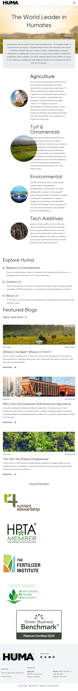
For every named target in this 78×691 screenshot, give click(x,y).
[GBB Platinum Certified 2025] (39, 611)
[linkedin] (54, 657)
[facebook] (41, 657)
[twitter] (45, 657)
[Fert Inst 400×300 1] (22, 550)
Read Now (7, 367)
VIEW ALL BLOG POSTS (13, 317)
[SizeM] (11, 2)
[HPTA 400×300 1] (22, 520)
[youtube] (49, 657)
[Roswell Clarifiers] (19, 186)
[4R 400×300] (22, 489)
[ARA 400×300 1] (22, 580)
